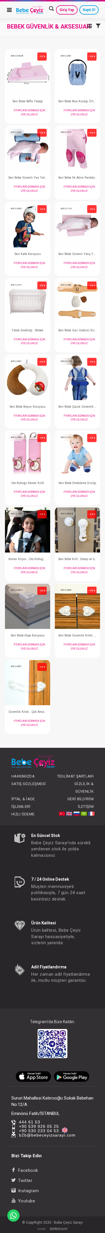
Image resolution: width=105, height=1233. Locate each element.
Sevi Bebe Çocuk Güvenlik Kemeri (77, 407)
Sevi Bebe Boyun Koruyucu (28, 407)
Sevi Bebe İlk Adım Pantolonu (77, 178)
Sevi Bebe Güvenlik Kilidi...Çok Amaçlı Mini (77, 635)
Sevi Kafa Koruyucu (28, 254)
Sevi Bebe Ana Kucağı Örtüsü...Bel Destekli (77, 101)
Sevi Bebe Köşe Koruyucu (28, 635)
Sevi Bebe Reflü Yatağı (28, 101)
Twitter (25, 1180)
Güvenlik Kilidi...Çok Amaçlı (27, 712)
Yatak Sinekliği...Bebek (27, 330)
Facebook (28, 1170)
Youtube (26, 1201)
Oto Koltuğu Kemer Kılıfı (27, 483)
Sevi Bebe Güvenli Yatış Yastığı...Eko (77, 254)
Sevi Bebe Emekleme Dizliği (77, 483)
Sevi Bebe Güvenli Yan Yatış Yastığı (27, 178)
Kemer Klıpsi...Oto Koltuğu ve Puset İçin (27, 559)
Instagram (28, 1190)
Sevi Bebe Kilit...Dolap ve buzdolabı (77, 559)
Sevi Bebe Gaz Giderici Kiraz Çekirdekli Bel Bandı (77, 330)
